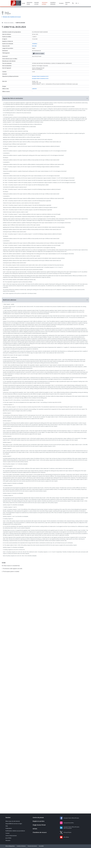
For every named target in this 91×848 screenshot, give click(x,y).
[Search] (73, 3)
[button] (45, 98)
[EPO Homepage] (16, 3)
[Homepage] (2, 22)
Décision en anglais (39, 53)
